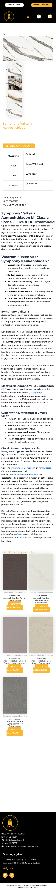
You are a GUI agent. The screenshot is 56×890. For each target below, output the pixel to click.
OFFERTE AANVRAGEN (14, 606)
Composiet (29, 468)
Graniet (12, 474)
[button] (28, 16)
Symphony (36, 392)
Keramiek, (18, 468)
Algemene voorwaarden (28, 887)
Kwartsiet (22, 474)
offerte (18, 534)
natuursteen (45, 468)
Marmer (34, 474)
